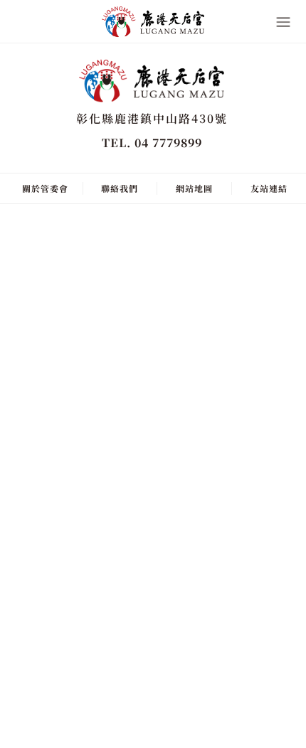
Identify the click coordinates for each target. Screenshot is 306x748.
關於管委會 (45, 188)
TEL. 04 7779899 (152, 142)
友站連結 (268, 188)
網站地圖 (194, 188)
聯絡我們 (119, 188)
